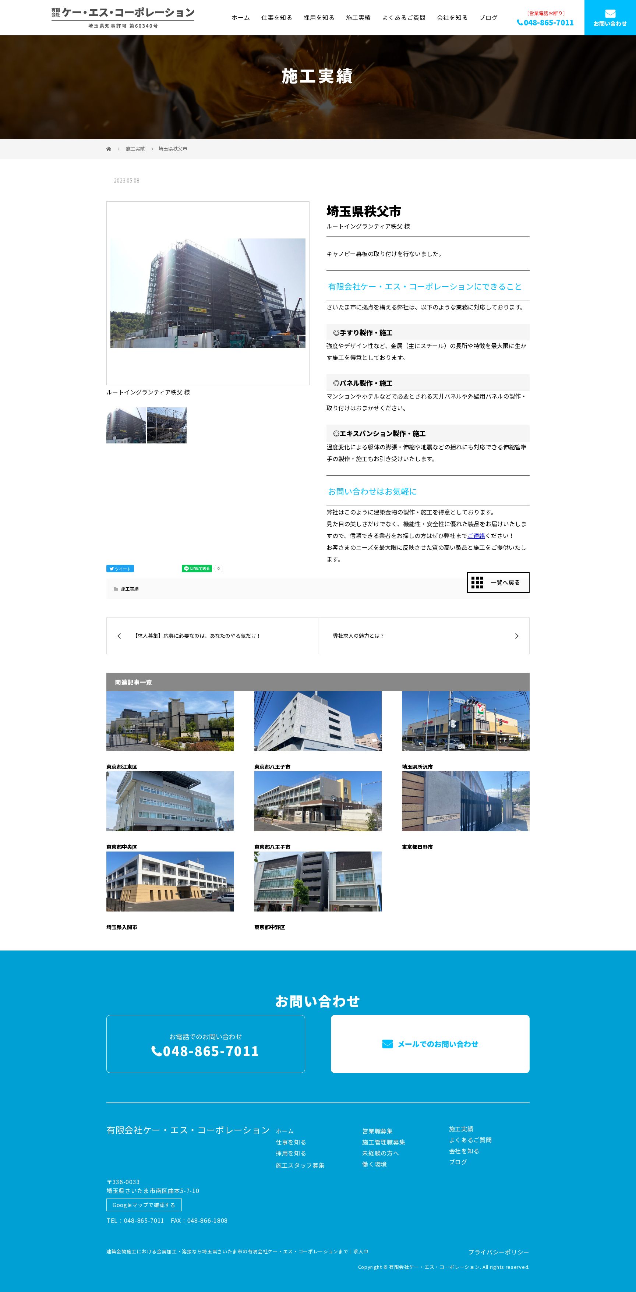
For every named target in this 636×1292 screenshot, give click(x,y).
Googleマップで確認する (144, 1204)
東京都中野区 (269, 927)
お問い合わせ (610, 23)
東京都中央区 (121, 846)
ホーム (241, 17)
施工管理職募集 (383, 1142)
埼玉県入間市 (121, 927)
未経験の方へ (380, 1153)
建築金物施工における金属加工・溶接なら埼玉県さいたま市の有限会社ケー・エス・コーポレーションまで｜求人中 (237, 1251)
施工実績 (358, 17)
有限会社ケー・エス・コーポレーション (188, 1129)
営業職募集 (377, 1131)
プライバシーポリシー (499, 1251)
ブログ (488, 17)
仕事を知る (277, 17)
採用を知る (319, 17)
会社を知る (452, 17)
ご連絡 (476, 535)
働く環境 (374, 1164)
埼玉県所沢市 (417, 766)
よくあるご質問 (404, 17)
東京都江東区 (121, 766)
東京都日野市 (417, 846)
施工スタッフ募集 (300, 1165)
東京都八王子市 (272, 766)
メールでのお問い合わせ (437, 1043)
